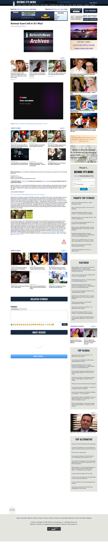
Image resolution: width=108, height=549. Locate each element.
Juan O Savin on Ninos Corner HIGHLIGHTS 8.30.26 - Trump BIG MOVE (83, 275)
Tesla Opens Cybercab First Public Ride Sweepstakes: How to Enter (82, 487)
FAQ (35, 518)
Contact (40, 518)
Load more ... (39, 356)
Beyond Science (36, 5)
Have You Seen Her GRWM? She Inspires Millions (76, 341)
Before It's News (26, 2)
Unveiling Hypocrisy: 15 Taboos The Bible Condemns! (57, 164)
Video (70, 5)
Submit (84, 189)
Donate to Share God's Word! (84, 48)
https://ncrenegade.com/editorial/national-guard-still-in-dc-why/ (31, 123)
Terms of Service (54, 518)
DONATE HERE (76, 11)
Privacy (46, 518)
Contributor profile (24, 18)
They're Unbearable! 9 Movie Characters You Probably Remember (19, 269)
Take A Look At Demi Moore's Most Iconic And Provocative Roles (38, 287)
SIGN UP (76, 176)
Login (91, 2)
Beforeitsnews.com (23, 9)
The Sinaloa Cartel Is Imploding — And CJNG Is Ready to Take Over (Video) (83, 388)
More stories (32, 18)
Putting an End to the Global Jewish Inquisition (84, 383)
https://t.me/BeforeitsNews (78, 157)
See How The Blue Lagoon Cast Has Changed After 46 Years (57, 145)
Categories (92, 5)
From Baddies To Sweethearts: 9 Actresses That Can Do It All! (19, 164)
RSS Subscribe (80, 518)
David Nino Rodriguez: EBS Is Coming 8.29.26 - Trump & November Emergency (82, 213)
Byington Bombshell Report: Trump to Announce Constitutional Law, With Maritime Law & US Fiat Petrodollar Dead (83, 235)
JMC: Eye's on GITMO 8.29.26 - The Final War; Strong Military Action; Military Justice (83, 240)
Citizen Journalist (46, 181)
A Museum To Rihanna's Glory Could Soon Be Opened (57, 286)
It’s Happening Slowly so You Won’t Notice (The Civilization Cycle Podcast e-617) (83, 457)
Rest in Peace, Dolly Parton (79, 452)
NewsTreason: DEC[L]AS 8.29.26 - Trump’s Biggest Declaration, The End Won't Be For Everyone (83, 229)
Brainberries (14, 143)
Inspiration (62, 5)
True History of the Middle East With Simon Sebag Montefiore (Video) (83, 291)
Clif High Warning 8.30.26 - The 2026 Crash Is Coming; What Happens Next (84, 280)
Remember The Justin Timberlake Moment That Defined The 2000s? (82, 74)
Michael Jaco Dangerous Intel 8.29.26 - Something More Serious (82, 245)
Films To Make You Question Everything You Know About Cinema (89, 342)
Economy (24, 5)
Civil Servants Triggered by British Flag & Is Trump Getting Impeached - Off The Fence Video (83, 318)
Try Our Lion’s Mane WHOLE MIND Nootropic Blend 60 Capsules (28, 194)
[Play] (83, 31)
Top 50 (74, 5)
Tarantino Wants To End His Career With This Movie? (37, 145)
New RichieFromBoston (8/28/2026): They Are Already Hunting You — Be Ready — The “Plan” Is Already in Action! (84, 398)
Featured (19, 5)
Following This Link (17, 234)
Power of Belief (44, 5)
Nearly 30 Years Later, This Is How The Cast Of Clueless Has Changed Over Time (19, 146)
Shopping (86, 5)
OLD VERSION (90, 11)
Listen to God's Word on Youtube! (84, 45)
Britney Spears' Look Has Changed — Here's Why (83, 93)
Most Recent (80, 5)
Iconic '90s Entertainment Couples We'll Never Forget (37, 268)
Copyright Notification (67, 518)
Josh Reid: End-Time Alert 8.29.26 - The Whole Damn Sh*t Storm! (82, 307)
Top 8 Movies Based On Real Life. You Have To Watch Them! (57, 268)
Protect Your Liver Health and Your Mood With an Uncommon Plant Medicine (84, 478)
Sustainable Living (53, 5)
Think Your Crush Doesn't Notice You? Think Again (20, 286)
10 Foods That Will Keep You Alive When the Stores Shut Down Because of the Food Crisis (84, 448)
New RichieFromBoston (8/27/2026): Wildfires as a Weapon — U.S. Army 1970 (84, 393)
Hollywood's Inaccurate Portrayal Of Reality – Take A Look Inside (37, 164)
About (18, 518)
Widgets (89, 518)
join (18, 176)
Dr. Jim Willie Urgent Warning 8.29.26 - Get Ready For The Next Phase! (83, 223)
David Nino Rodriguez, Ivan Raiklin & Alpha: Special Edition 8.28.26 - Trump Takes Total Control (83, 405)
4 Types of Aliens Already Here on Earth (82, 473)
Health (29, 5)
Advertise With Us (26, 518)
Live (67, 5)
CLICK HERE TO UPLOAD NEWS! (90, 19)
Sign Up (95, 2)
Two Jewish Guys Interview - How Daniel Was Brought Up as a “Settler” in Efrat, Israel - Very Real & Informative (84, 462)
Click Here (24, 181)
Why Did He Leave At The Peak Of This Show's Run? (83, 432)
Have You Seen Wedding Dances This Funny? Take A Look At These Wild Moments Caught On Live (83, 130)
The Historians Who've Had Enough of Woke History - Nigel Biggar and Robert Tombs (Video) (83, 379)
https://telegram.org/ (91, 152)
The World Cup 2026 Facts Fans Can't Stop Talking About (82, 111)
